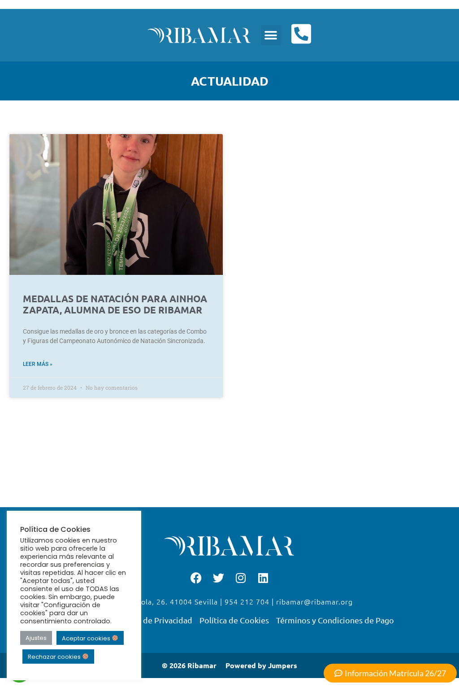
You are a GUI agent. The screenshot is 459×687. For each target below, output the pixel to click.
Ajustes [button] (36, 638)
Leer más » (37, 364)
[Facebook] (196, 577)
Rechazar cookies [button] (55, 656)
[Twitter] (218, 577)
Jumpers (282, 665)
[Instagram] (241, 577)
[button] (271, 35)
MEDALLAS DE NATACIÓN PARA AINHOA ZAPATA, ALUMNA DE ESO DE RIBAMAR (115, 304)
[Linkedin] (263, 577)
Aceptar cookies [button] (87, 638)
